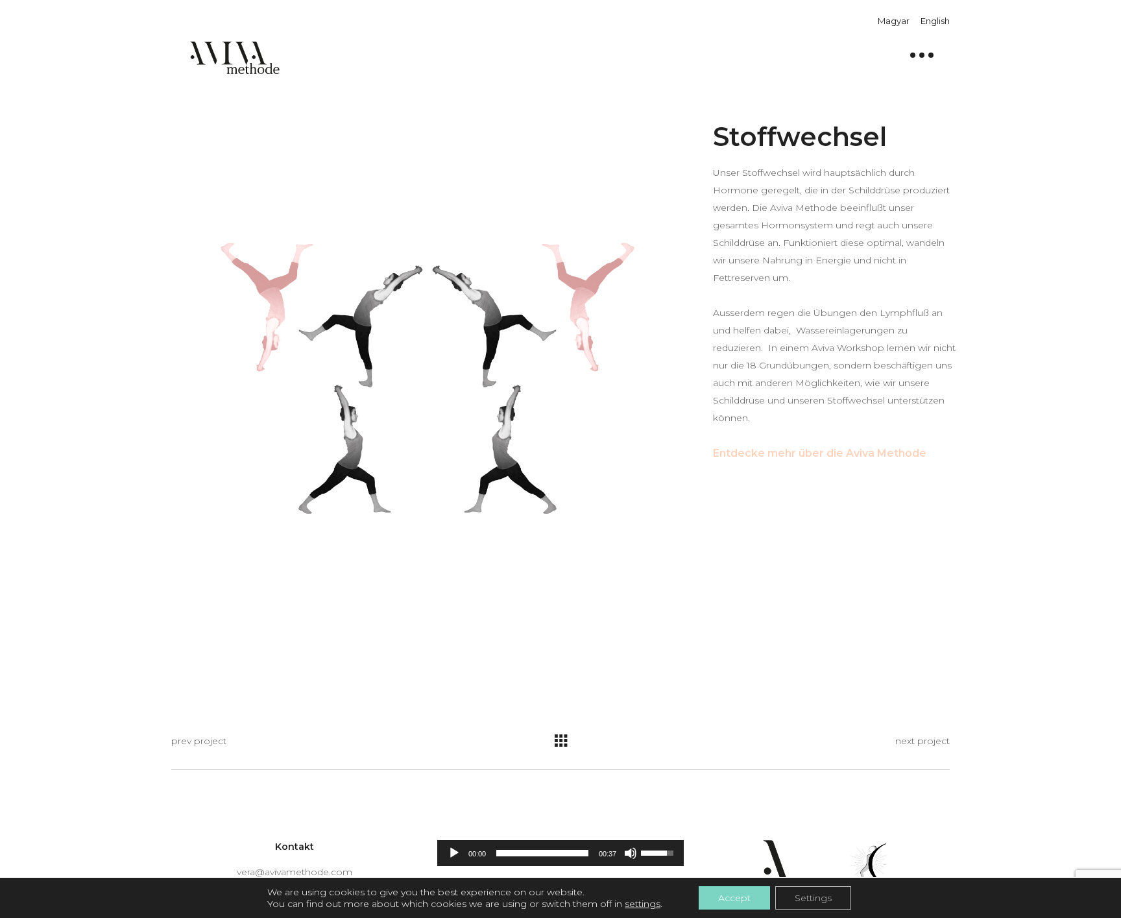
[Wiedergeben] (454, 853)
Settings (813, 898)
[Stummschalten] (630, 853)
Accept (734, 898)
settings (642, 904)
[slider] (542, 853)
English (935, 21)
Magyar (894, 21)
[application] (560, 853)
